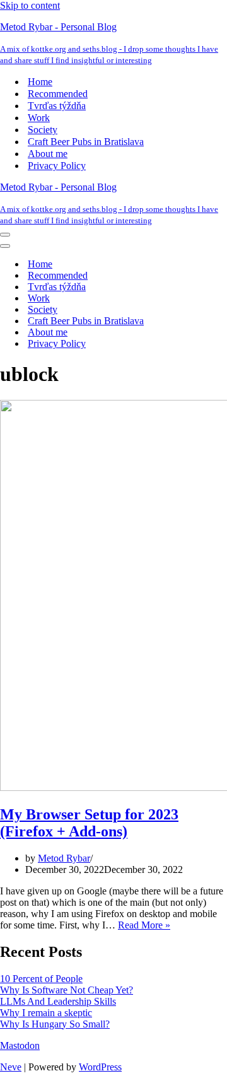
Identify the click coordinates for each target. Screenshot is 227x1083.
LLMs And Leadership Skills (58, 1001)
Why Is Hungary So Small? (55, 1024)
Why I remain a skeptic (46, 1012)
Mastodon (20, 1045)
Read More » (144, 925)
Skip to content (30, 5)
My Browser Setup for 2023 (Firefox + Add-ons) (89, 823)
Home (40, 81)
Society (42, 129)
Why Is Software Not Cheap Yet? (66, 990)
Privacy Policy (57, 165)
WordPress (100, 1067)
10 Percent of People (41, 978)
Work (39, 117)
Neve (10, 1067)
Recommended (58, 93)
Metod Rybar (64, 858)
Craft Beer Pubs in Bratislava (86, 141)
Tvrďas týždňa (57, 105)
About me (47, 153)
